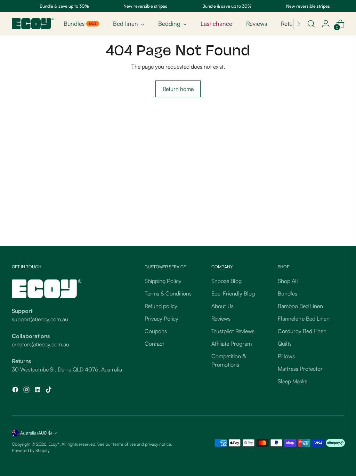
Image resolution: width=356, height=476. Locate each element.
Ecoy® (53, 444)
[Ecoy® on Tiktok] (49, 390)
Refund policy (161, 305)
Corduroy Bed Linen (302, 331)
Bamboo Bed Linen (300, 305)
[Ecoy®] (33, 23)
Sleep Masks (292, 381)
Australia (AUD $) (36, 433)
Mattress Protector (300, 368)
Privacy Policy (161, 318)
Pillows (286, 356)
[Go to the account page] (326, 24)
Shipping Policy (163, 280)
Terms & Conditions (168, 293)
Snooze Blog (226, 280)
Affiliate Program (231, 343)
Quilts (285, 343)
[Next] (298, 24)
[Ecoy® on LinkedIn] (38, 390)
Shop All (288, 280)
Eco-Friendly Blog (233, 293)
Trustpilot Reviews (232, 331)
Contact (154, 343)
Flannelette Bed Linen (304, 318)
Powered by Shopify (31, 450)
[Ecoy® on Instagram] (27, 390)
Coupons (156, 331)
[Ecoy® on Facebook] (16, 390)
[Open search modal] (311, 24)
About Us (222, 305)
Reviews (220, 318)
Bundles (287, 293)
